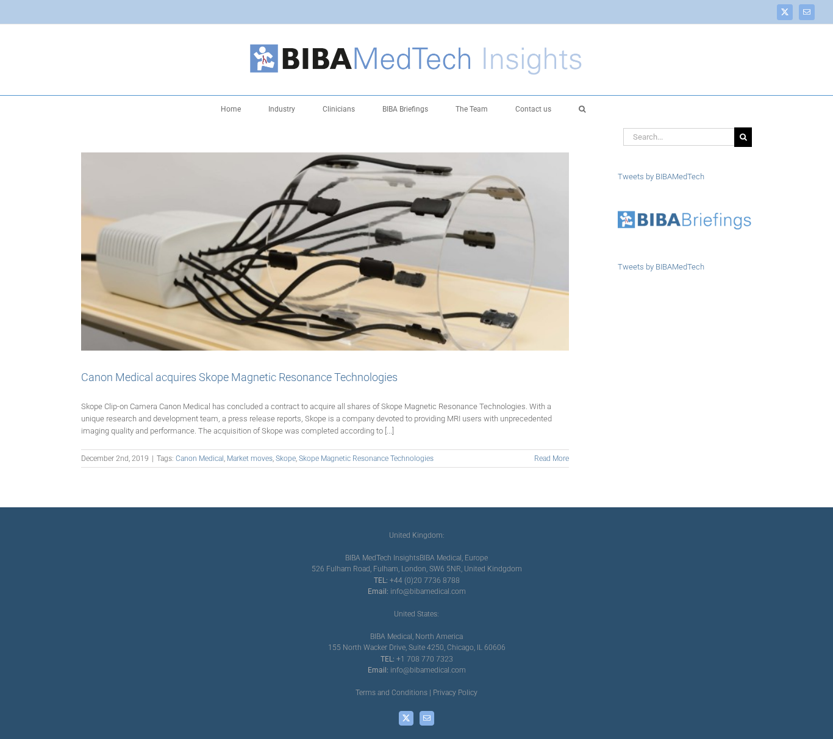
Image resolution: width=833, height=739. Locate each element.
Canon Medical (200, 458)
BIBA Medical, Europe (454, 558)
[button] (582, 108)
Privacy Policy (455, 692)
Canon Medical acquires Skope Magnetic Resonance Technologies (239, 377)
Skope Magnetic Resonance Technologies (366, 458)
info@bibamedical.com (428, 591)
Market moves (250, 458)
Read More (551, 458)
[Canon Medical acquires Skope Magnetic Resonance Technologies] (325, 251)
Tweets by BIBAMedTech (661, 176)
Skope (286, 458)
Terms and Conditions (391, 692)
